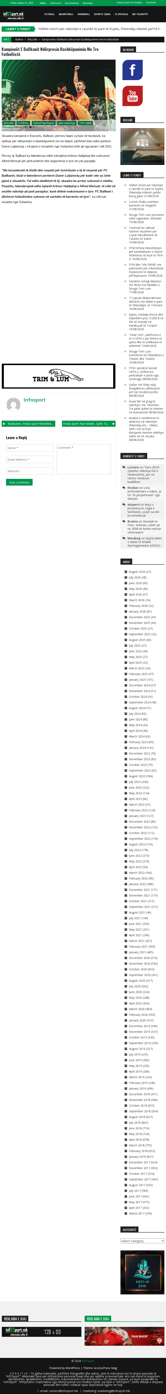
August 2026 (137, 572)
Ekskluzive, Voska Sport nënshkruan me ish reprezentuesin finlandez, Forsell (31, 424)
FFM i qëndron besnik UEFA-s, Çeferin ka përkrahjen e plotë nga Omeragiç (144, 373)
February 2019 (138, 1083)
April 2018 (135, 1139)
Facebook (151, 2)
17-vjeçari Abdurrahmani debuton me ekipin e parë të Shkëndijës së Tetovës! (145, 301)
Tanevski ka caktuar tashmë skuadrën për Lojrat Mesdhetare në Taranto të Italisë (143, 233)
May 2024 (135, 725)
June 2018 (135, 1128)
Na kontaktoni (72, 3)
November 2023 (139, 759)
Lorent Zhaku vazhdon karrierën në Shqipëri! (144, 203)
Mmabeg (134, 538)
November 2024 (139, 691)
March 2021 (137, 941)
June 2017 (135, 1196)
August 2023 (137, 776)
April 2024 (135, 731)
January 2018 (137, 1157)
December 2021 (139, 890)
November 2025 (139, 623)
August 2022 (137, 844)
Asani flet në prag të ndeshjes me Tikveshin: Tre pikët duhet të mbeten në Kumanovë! (146, 406)
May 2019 (135, 1066)
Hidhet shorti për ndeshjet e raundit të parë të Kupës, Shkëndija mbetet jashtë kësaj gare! (146, 190)
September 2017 (140, 1179)
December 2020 (139, 958)
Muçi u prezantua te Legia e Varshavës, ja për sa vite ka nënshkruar (143, 510)
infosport (8, 127)
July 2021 (135, 918)
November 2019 (139, 1032)
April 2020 (135, 1003)
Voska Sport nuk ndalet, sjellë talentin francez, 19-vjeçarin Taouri (89, 424)
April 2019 (135, 1071)
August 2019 (137, 1049)
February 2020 (138, 1015)
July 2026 (135, 577)
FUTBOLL (49, 14)
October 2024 (138, 697)
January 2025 (137, 679)
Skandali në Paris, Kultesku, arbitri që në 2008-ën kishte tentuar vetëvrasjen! (144, 526)
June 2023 (135, 787)
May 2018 (135, 1134)
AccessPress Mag (105, 1368)
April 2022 (135, 867)
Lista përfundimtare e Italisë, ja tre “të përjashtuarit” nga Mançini (144, 493)
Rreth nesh (55, 3)
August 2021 (137, 912)
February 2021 (138, 946)
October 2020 (138, 969)
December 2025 (139, 617)
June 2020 (135, 992)
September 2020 (140, 975)
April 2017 (135, 1208)
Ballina (43, 3)
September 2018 (140, 1111)
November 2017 (139, 1168)
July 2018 (135, 1122)
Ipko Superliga (67, 123)
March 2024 (137, 736)
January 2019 (137, 1088)
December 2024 (139, 685)
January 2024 (137, 748)
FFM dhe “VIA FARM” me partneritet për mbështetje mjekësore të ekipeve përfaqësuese (146, 270)
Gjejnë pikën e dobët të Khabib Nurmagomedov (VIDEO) (145, 541)
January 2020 (137, 1020)
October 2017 (138, 1174)
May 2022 (135, 861)
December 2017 (139, 1162)
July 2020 (135, 986)
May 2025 (135, 657)
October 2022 (138, 833)
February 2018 (138, 1151)
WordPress (73, 1368)
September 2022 (140, 838)
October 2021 (138, 901)
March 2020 (137, 1009)
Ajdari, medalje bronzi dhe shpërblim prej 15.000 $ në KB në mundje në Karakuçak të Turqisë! (146, 320)
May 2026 (135, 589)
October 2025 (138, 628)
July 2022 (135, 850)
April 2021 (135, 935)
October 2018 (138, 1105)
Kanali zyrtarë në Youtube (129, 2)
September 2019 (140, 1043)
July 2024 (135, 714)
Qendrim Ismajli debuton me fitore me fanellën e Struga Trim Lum (145, 284)
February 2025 (138, 674)
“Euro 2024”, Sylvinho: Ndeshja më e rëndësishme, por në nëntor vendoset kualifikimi (144, 474)
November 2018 (139, 1100)
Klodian (133, 488)
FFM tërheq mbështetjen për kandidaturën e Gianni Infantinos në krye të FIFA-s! (146, 253)
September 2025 (140, 634)
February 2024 (138, 742)
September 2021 (140, 907)
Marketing (88, 3)
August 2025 (137, 640)
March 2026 (137, 600)
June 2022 (135, 856)
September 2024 (140, 702)
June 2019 (135, 1060)
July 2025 (135, 645)
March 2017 (137, 1213)
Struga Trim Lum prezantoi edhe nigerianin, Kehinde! (146, 216)
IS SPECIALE (121, 14)
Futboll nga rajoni (43, 123)
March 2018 (137, 1145)
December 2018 (139, 1094)
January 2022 (137, 884)
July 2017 (135, 1191)
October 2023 (138, 765)
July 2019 (135, 1054)
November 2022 (139, 827)
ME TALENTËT (140, 14)
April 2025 (135, 662)
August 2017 (137, 1185)
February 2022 (138, 878)
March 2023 (137, 804)
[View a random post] (160, 30)
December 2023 (139, 753)
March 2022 (137, 873)
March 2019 (137, 1077)
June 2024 (135, 719)
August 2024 (137, 708)
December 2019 (139, 1026)
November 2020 (139, 963)
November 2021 (139, 895)
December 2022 (139, 821)
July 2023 (135, 782)
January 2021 (137, 952)
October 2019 (138, 1037)
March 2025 (137, 668)
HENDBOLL (84, 14)
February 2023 (138, 810)
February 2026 (138, 606)
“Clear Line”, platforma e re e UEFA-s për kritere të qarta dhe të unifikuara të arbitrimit (145, 340)
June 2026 (135, 583)
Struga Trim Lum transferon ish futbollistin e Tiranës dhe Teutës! (146, 355)
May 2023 (135, 793)
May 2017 (135, 1202)
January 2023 (137, 816)
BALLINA (32, 39)
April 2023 (135, 799)
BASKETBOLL (66, 14)
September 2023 (140, 770)
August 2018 (137, 1117)
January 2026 (137, 611)
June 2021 (135, 924)
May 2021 (135, 929)
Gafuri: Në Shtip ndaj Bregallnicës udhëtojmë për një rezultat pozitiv (144, 388)
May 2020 (135, 998)
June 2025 (135, 651)
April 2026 (135, 594)
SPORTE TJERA (102, 14)
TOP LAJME (85, 123)
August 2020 (137, 980)
